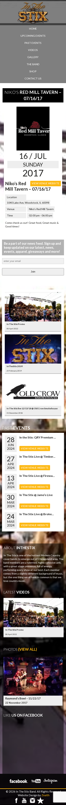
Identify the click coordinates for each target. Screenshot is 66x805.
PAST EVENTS (32, 42)
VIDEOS (33, 49)
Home (33, 28)
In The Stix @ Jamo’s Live (36, 495)
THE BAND (33, 64)
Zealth (45, 795)
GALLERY (32, 57)
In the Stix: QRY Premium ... (37, 437)
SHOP (32, 71)
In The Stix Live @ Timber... (37, 456)
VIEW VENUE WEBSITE (45, 183)
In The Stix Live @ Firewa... (37, 475)
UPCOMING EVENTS (33, 35)
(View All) (27, 649)
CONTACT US (33, 78)
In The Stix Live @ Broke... (36, 514)
